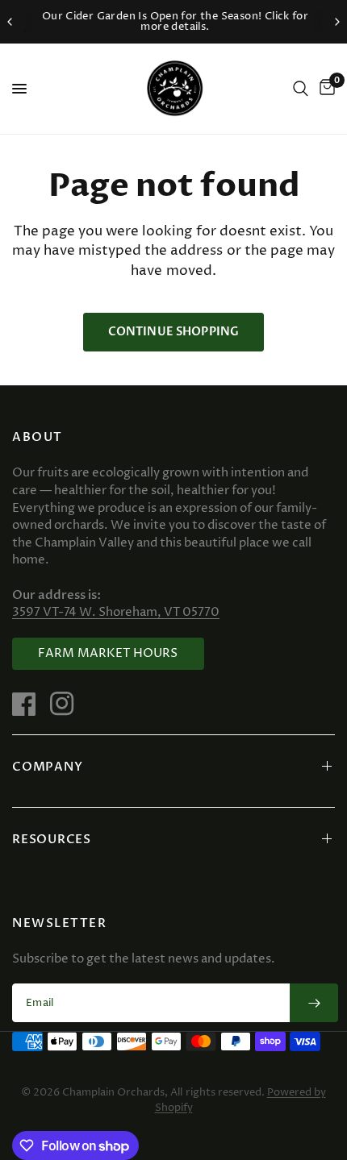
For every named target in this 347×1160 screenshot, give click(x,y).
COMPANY (47, 767)
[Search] (300, 89)
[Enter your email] (314, 1002)
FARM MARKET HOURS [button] (108, 653)
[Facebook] (30, 703)
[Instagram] (68, 703)
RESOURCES (51, 839)
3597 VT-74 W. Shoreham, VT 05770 (115, 612)
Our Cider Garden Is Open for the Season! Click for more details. (173, 21)
